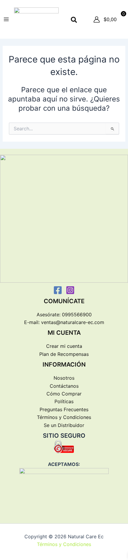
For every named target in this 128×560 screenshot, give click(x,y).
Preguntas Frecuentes (64, 409)
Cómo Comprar (64, 394)
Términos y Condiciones (64, 417)
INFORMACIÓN (64, 364)
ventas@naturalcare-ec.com (72, 322)
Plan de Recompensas (64, 354)
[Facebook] (57, 290)
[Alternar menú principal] (6, 19)
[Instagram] (70, 290)
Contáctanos (64, 386)
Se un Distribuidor (64, 425)
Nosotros (64, 378)
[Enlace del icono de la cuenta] (96, 19)
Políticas (64, 401)
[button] (74, 20)
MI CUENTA (64, 332)
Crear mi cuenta (64, 346)
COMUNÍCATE (64, 301)
